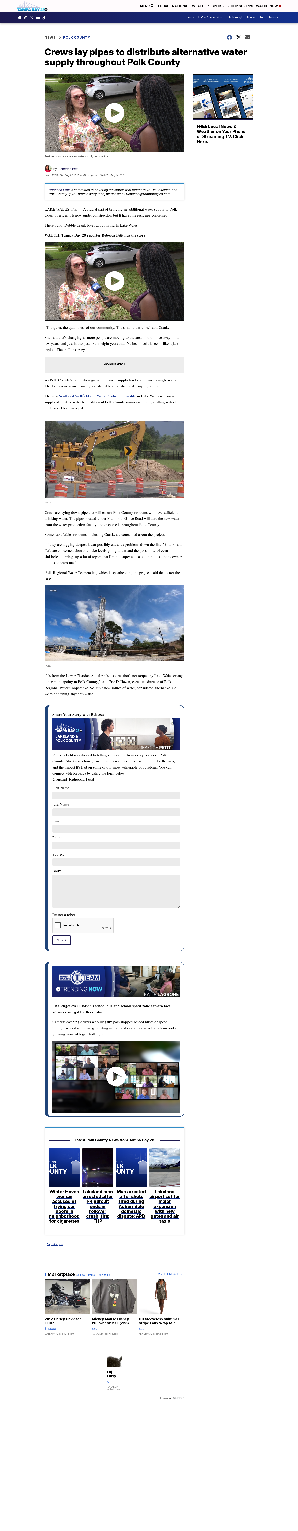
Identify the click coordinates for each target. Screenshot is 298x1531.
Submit (61, 940)
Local (163, 6)
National (180, 6)
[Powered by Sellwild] (178, 1398)
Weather (200, 6)
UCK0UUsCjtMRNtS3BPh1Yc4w (39, 17)
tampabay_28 (26, 17)
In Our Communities (210, 17)
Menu (145, 6)
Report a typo (55, 1244)
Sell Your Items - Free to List (93, 1275)
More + (273, 17)
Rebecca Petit (68, 169)
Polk (262, 17)
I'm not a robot (63, 914)
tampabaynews (21, 17)
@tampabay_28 (45, 17)
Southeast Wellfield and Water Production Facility (97, 395)
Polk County (76, 37)
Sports (219, 6)
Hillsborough (235, 17)
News (190, 17)
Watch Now (267, 6)
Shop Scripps (240, 6)
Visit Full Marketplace (171, 1274)
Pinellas (251, 17)
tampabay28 (32, 17)
